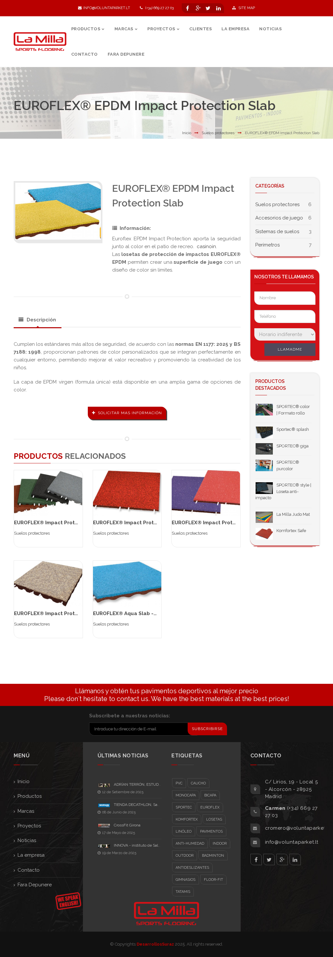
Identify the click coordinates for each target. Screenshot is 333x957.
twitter (269, 859)
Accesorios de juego (279, 218)
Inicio (186, 133)
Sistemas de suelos (277, 231)
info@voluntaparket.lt (106, 8)
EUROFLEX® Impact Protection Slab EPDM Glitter (233, 523)
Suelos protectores (218, 133)
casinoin (206, 246)
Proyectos (29, 826)
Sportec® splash (292, 429)
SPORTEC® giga (292, 445)
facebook (256, 859)
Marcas (26, 811)
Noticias (27, 840)
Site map (246, 8)
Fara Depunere (35, 885)
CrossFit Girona (127, 825)
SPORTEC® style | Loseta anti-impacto (283, 491)
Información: (135, 228)
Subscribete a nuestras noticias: (129, 716)
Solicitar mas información (130, 413)
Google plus (282, 859)
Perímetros (267, 245)
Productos (30, 796)
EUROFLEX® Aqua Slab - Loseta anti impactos (150, 613)
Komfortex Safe (291, 530)
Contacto (29, 870)
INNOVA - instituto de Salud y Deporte (147, 845)
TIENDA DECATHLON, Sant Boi (140, 804)
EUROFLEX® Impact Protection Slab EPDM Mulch (74, 613)
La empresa (31, 855)
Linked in (295, 859)
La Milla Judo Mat (293, 514)
